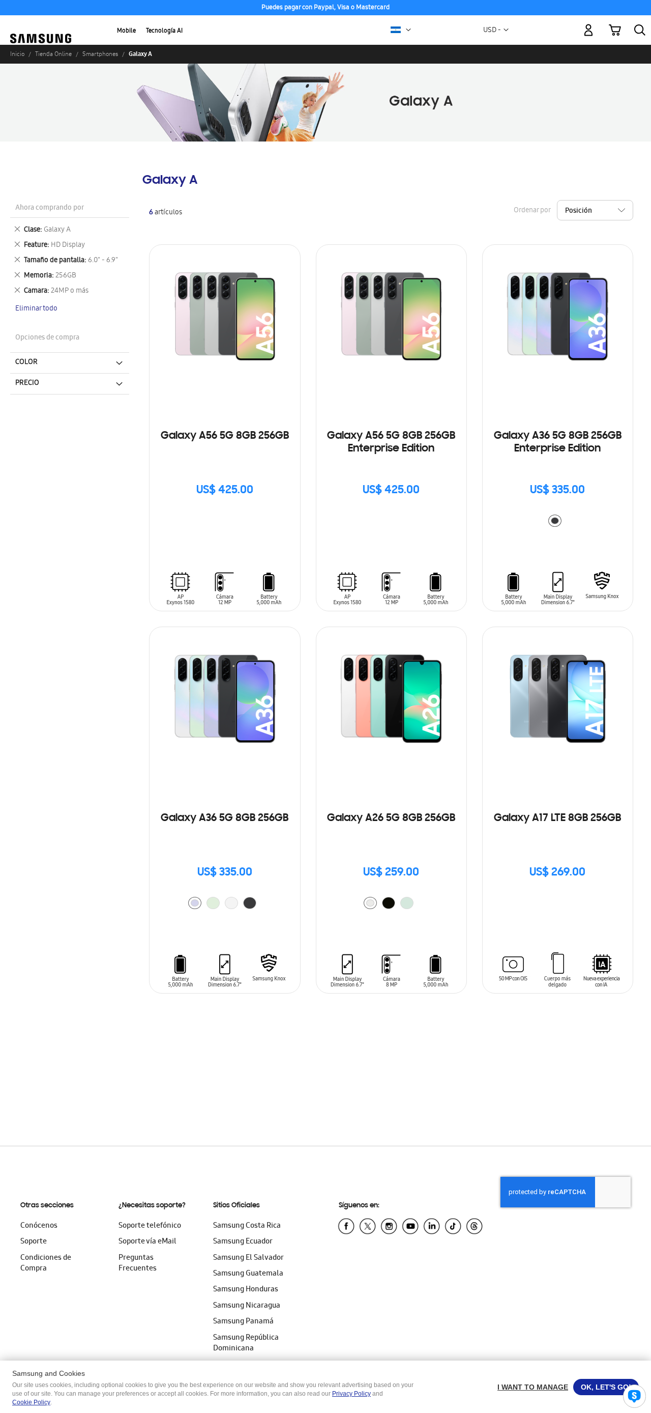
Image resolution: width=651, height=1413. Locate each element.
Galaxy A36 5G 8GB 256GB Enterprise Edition (558, 443)
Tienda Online (53, 54)
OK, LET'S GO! (606, 1387)
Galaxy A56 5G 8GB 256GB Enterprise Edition (391, 443)
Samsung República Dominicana (246, 1343)
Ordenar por (532, 210)
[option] (554, 521)
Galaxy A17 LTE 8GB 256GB (557, 818)
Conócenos (38, 1226)
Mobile (126, 31)
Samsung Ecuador (243, 1242)
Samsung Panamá (243, 1322)
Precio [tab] (27, 383)
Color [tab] (26, 362)
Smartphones (100, 54)
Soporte (33, 1242)
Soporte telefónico (150, 1226)
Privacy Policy (351, 1393)
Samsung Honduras (245, 1290)
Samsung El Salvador (248, 1258)
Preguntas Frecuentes (138, 1263)
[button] (408, 30)
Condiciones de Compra (45, 1263)
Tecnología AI (164, 31)
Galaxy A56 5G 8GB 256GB (225, 436)
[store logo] (40, 24)
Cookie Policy (31, 1402)
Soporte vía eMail (147, 1242)
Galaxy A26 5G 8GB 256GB (391, 818)
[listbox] (557, 522)
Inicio (17, 54)
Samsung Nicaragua (246, 1306)
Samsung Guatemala (248, 1274)
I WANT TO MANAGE (532, 1387)
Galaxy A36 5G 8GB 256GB (224, 818)
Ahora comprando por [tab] (49, 208)
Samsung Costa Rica (247, 1226)
